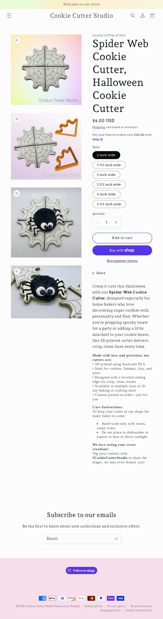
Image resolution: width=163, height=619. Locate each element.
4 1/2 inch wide (109, 204)
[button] (9, 15)
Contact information (138, 610)
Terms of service (141, 606)
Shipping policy (110, 610)
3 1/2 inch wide (109, 184)
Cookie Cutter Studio (40, 606)
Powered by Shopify (67, 606)
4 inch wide (106, 194)
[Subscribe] (116, 539)
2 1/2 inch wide (109, 165)
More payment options (122, 260)
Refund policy (93, 606)
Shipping (98, 127)
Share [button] (101, 273)
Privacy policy (116, 606)
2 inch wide (106, 155)
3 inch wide (106, 175)
